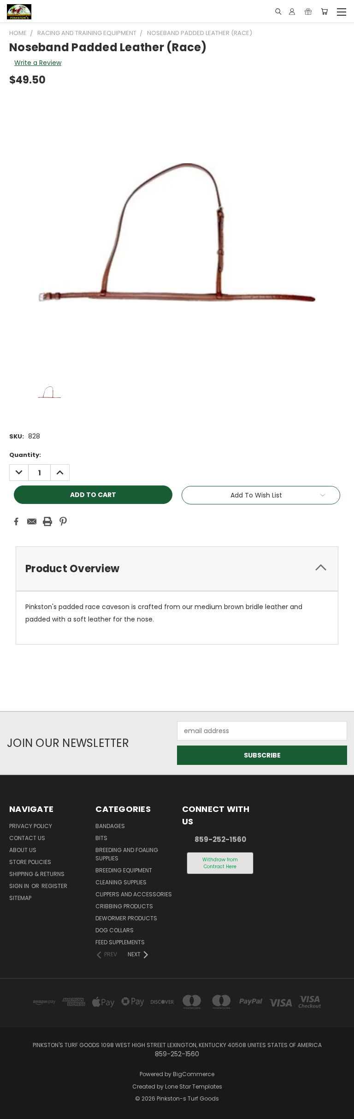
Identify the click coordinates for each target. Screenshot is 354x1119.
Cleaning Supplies (121, 882)
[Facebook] (16, 521)
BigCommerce (193, 1074)
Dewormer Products (126, 918)
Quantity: (25, 454)
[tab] (177, 568)
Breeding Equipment (123, 870)
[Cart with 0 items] (324, 11)
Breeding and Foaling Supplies (126, 854)
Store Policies (30, 862)
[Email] (31, 521)
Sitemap (20, 898)
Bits (101, 838)
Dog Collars (114, 930)
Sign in (19, 886)
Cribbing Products (124, 906)
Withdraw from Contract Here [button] (220, 863)
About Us (22, 850)
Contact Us (27, 838)
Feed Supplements (120, 942)
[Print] (47, 521)
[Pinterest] (63, 521)
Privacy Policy (30, 826)
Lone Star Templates (193, 1086)
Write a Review (37, 62)
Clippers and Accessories (133, 894)
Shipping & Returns (37, 874)
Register (54, 886)
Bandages (110, 826)
